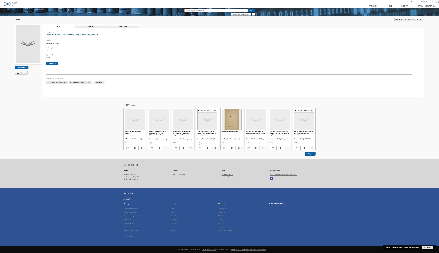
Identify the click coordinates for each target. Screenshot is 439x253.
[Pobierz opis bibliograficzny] (127, 147)
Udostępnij (435, 2)
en (411, 2)
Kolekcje (388, 6)
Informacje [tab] (91, 26)
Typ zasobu (174, 223)
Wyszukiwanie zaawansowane (241, 14)
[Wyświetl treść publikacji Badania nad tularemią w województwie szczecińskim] (256, 147)
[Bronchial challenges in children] (135, 119)
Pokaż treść (21, 67)
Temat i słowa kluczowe (178, 216)
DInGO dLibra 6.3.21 (209, 249)
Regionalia (127, 219)
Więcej (310, 154)
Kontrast (424, 2)
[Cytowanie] (421, 19)
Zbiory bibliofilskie (130, 223)
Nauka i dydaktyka (130, 212)
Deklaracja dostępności (225, 230)
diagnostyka (99, 82)
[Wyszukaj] (251, 10)
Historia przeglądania (425, 6)
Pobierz (22, 73)
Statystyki (221, 227)
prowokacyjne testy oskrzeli (57, 82)
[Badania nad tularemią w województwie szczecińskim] (256, 119)
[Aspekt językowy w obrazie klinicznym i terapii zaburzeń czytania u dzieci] (280, 119)
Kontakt (220, 219)
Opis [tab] (58, 26)
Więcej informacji (414, 247)
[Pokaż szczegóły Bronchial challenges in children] (142, 147)
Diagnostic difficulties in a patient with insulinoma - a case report (206, 133)
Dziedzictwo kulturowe (131, 209)
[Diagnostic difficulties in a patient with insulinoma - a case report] (207, 119)
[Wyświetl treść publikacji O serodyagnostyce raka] (231, 147)
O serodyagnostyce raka (230, 131)
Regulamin (221, 212)
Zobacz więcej (128, 236)
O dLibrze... (221, 223)
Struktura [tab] (123, 26)
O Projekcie (372, 6)
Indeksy (404, 6)
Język (172, 227)
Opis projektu (222, 209)
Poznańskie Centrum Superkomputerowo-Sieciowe (248, 249)
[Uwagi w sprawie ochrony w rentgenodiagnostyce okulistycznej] (304, 119)
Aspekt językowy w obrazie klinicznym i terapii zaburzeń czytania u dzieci (280, 133)
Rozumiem (427, 247)
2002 (48, 50)
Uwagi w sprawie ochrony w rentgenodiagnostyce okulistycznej (303, 133)
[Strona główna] (360, 5)
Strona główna (128, 199)
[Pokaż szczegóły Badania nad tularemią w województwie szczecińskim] (263, 147)
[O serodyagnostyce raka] (232, 119)
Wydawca (174, 219)
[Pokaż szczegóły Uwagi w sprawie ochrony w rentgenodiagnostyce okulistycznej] (311, 147)
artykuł (48, 57)
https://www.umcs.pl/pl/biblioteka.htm (282, 174)
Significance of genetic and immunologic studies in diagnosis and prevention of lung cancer (182, 133)
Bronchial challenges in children (133, 132)
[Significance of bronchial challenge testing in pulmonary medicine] (28, 44)
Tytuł (172, 209)
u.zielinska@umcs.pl (228, 177)
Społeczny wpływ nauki (131, 230)
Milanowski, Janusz (52, 43)
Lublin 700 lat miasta (130, 227)
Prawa (173, 230)
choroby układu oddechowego (80, 82)
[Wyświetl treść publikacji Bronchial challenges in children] (134, 147)
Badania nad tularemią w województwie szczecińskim (255, 132)
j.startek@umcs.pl (227, 174)
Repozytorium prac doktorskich (134, 216)
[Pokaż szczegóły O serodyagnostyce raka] (238, 147)
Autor (173, 212)
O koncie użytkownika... (225, 216)
